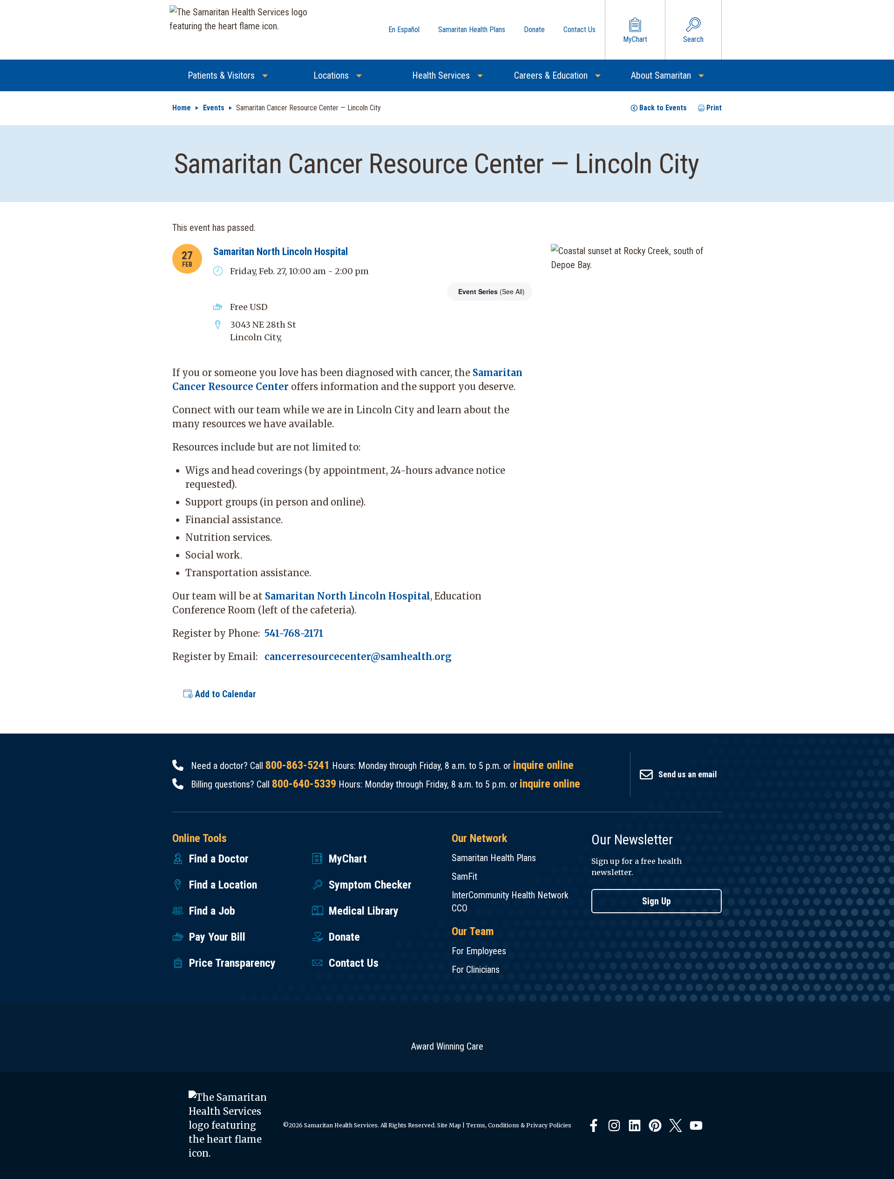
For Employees (479, 951)
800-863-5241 (297, 765)
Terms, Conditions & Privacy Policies (518, 1125)
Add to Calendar (224, 694)
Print (714, 107)
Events (213, 107)
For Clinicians (476, 969)
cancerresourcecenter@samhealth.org (358, 656)
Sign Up (656, 901)
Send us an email (687, 774)
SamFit (464, 876)
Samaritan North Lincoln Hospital (280, 251)
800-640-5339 (304, 783)
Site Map (449, 1125)
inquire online (543, 765)
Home (181, 107)
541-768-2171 (294, 633)
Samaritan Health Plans (494, 857)
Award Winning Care (447, 1046)
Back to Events (663, 107)
